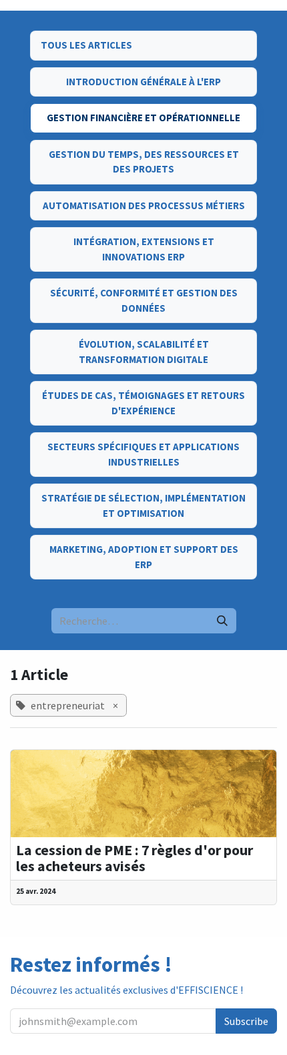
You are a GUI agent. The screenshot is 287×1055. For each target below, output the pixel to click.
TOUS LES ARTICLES (86, 45)
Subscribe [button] (246, 1021)
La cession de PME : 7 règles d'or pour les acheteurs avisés (134, 859)
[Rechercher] (222, 620)
